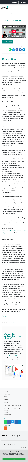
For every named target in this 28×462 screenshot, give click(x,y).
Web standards (7, 414)
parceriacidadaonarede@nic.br (12, 355)
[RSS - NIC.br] (15, 444)
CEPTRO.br (6, 400)
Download (7, 41)
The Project (7, 394)
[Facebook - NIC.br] (7, 444)
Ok (14, 459)
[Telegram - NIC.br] (11, 444)
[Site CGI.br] (24, 2)
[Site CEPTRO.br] (15, 2)
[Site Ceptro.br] (4, 436)
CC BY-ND (12, 322)
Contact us (23, 447)
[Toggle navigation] (25, 7)
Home (3, 14)
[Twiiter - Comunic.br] (5, 444)
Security (5, 316)
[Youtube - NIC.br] (3, 444)
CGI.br (5, 396)
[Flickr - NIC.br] (9, 444)
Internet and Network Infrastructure (12, 405)
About (6, 391)
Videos (8, 14)
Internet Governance (9, 407)
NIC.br (5, 398)
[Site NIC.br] (21, 2)
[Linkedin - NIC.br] (13, 444)
